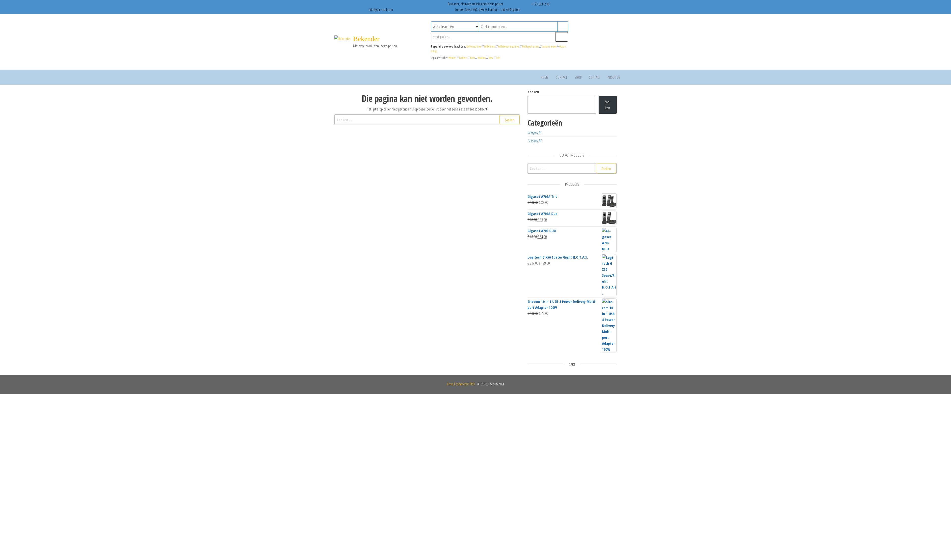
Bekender (366, 39)
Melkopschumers (530, 46)
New (491, 58)
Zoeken (533, 91)
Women (453, 58)
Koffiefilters (489, 46)
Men (472, 58)
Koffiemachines (474, 46)
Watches (482, 58)
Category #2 (535, 140)
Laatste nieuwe (549, 46)
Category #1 (535, 132)
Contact (561, 77)
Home (544, 77)
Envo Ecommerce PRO (461, 383)
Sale (498, 58)
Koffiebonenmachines (508, 46)
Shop (578, 77)
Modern (463, 58)
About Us (614, 77)
